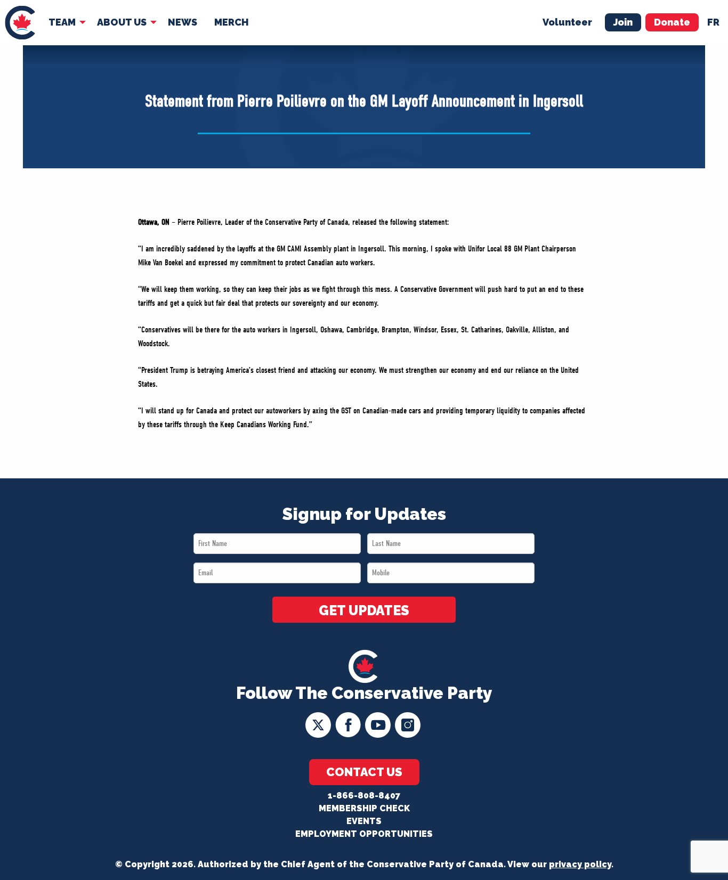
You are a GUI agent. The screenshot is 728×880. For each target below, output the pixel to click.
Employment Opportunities (364, 834)
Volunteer (567, 22)
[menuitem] (20, 22)
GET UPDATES (364, 610)
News (182, 22)
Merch (231, 22)
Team (62, 22)
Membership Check (364, 808)
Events (364, 821)
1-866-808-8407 (364, 796)
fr (713, 22)
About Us (122, 22)
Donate (672, 22)
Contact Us (364, 772)
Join (623, 22)
